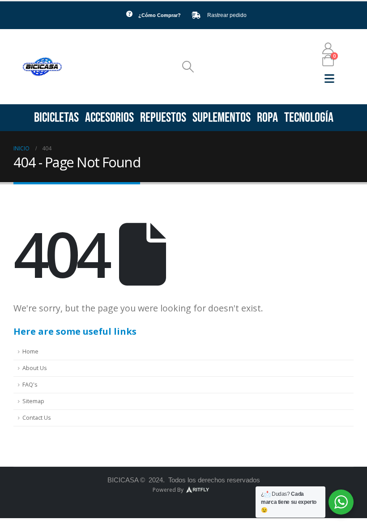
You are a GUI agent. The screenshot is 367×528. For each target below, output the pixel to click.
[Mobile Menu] (329, 78)
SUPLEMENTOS (221, 118)
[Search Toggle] (188, 66)
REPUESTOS (163, 118)
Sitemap (33, 401)
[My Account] (328, 48)
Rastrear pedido (227, 15)
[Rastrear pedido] (196, 15)
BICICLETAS (56, 118)
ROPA (267, 118)
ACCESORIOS (109, 118)
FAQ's (30, 384)
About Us (34, 368)
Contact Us (36, 418)
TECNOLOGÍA (308, 118)
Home (30, 351)
